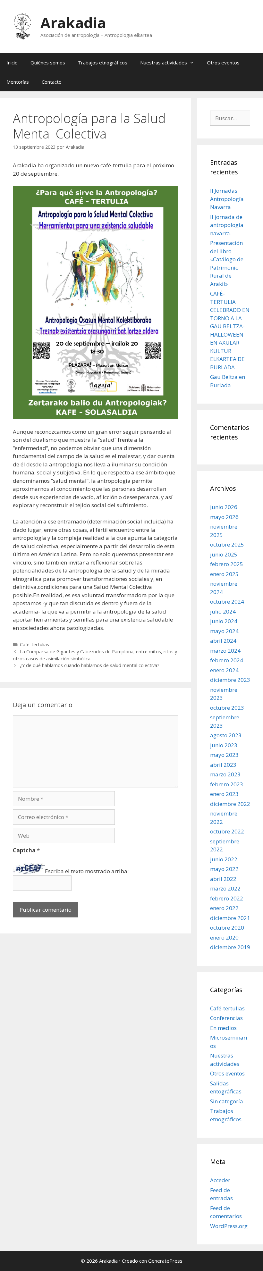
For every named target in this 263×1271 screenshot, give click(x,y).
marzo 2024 (225, 650)
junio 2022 (223, 859)
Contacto (52, 82)
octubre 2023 (227, 707)
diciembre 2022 (230, 803)
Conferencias (226, 1018)
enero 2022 (224, 908)
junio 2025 (223, 554)
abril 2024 (223, 640)
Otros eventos (223, 62)
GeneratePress (165, 1261)
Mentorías (17, 82)
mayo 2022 (224, 869)
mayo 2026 (224, 517)
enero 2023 (224, 794)
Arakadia (73, 22)
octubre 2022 (227, 831)
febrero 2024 (226, 660)
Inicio (12, 62)
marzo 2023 (225, 774)
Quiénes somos (47, 62)
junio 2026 (223, 507)
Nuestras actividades (163, 62)
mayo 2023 (224, 754)
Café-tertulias (34, 644)
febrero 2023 (226, 784)
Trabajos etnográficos (102, 62)
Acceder (220, 1180)
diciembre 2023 (230, 679)
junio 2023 (223, 745)
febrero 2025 (226, 564)
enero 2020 (224, 937)
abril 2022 (223, 878)
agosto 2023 (226, 735)
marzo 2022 (225, 888)
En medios (223, 1028)
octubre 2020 (227, 927)
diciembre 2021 (230, 918)
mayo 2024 (224, 631)
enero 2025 (224, 574)
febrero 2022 (226, 898)
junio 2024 (223, 621)
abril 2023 (223, 764)
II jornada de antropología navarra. (226, 225)
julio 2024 (223, 611)
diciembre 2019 (230, 947)
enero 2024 (224, 670)
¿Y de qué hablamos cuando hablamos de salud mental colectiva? (89, 665)
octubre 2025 (227, 544)
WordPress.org (229, 1226)
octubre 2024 (227, 601)
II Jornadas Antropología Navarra (227, 199)
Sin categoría (226, 1101)
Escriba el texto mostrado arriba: (87, 871)
